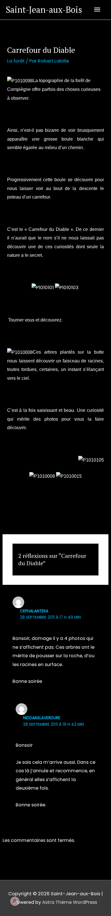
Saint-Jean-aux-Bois (44, 9)
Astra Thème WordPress (69, 902)
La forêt (16, 61)
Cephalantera (34, 611)
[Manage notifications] (14, 901)
